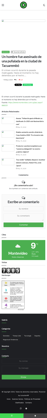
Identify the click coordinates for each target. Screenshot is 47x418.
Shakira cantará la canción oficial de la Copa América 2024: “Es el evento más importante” (29, 135)
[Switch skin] (44, 5)
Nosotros (5, 346)
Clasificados (19, 403)
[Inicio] (23, 5)
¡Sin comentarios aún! (23, 185)
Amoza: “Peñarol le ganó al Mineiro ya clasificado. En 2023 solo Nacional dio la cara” (30, 121)
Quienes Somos (17, 399)
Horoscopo (21, 309)
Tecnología (27, 336)
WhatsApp (28, 85)
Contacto (5, 356)
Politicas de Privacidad (32, 399)
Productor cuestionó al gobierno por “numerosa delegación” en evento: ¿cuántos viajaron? (29, 149)
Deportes (37, 336)
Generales (5, 52)
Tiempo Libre (17, 336)
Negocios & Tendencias (10, 339)
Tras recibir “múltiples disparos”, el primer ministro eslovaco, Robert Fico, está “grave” (30, 163)
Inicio (8, 399)
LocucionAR (24, 395)
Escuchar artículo (19, 52)
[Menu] (3, 5)
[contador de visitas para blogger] (11, 273)
